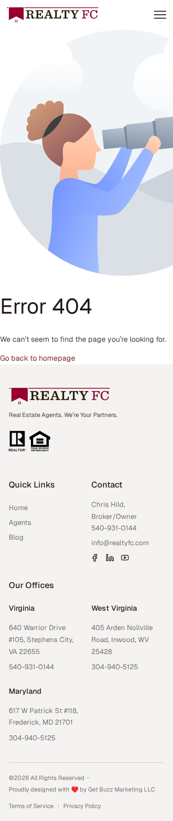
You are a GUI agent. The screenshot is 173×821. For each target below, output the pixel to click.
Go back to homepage (37, 358)
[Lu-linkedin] (110, 557)
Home (18, 507)
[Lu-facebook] (94, 557)
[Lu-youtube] (125, 557)
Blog (16, 537)
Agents (20, 522)
